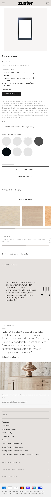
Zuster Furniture (11, 491)
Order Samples (25, 200)
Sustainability (7, 433)
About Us (5, 422)
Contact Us (6, 425)
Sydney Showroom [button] (9, 476)
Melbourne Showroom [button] (11, 462)
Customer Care (8, 436)
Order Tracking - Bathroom (12, 447)
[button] (25, 177)
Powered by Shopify (36, 493)
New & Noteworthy (9, 429)
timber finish (31, 110)
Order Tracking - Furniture (12, 443)
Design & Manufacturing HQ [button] (13, 469)
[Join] (47, 402)
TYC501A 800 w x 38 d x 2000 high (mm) (19, 127)
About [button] (4, 415)
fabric (40, 110)
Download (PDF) (12, 94)
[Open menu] (5, 3)
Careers (5, 440)
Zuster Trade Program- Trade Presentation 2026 (20, 454)
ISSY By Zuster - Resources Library (15, 451)
